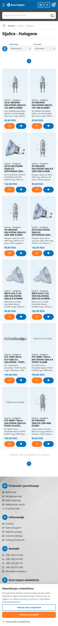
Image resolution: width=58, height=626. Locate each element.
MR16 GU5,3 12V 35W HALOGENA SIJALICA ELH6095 (41, 296)
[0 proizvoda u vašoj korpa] (53, 5)
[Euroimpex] (16, 4)
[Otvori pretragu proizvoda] (29, 15)
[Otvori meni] (3, 5)
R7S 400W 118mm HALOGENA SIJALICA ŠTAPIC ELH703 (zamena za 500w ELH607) (15, 423)
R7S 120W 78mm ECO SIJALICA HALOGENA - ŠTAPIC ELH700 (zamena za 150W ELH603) (14, 360)
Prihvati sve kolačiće (29, 614)
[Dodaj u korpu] (9, 126)
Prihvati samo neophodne (29, 607)
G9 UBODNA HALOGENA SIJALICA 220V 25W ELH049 (42, 169)
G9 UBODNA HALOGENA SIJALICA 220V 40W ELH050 (15, 232)
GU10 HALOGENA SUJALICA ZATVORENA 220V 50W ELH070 (13, 169)
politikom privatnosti (28, 599)
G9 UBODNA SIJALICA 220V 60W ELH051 (41, 423)
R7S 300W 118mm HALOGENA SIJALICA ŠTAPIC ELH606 (42, 360)
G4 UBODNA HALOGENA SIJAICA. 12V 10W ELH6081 (42, 105)
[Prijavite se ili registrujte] (47, 5)
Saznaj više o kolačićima (18, 621)
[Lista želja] (21, 126)
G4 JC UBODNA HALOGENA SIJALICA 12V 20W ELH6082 (15, 105)
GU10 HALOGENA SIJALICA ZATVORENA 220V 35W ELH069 (41, 232)
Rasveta (11, 25)
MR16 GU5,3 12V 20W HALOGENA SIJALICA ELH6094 (13, 296)
